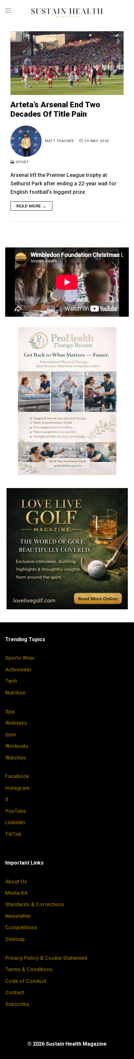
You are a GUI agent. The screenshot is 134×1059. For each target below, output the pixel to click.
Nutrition (15, 693)
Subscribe (17, 1004)
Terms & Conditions (29, 969)
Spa (9, 711)
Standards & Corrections (34, 904)
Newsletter (18, 916)
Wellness (16, 723)
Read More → (31, 206)
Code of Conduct (25, 981)
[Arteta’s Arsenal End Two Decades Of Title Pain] (67, 63)
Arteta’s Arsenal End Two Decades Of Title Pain (55, 109)
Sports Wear (20, 658)
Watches (15, 758)
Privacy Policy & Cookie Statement (46, 958)
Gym (10, 735)
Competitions (21, 927)
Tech (11, 681)
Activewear (18, 670)
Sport (22, 162)
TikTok (13, 834)
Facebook (17, 776)
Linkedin (15, 822)
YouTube (15, 811)
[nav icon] (8, 11)
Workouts (16, 746)
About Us (16, 882)
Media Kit (16, 893)
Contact (14, 992)
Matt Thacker (59, 141)
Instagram (17, 788)
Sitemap (15, 939)
